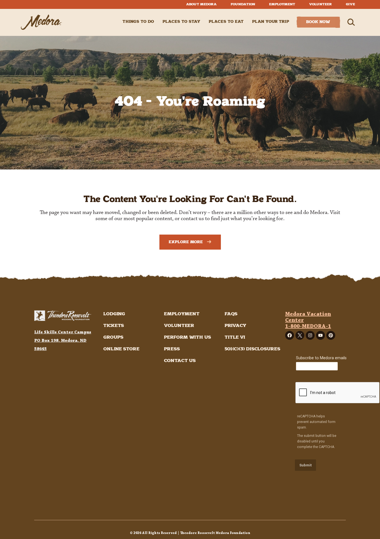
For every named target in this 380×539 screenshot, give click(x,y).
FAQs (231, 314)
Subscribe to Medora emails (321, 358)
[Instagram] (310, 335)
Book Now (318, 21)
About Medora (201, 4)
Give (350, 4)
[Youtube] (320, 335)
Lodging (114, 314)
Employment (282, 4)
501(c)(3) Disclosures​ (252, 349)
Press (172, 349)
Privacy (235, 326)
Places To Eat (226, 21)
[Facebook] (289, 335)
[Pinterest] (330, 335)
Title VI (234, 337)
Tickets (113, 326)
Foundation (243, 4)
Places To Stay (181, 21)
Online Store (121, 349)
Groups (113, 337)
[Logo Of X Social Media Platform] (299, 335)
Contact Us (180, 361)
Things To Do (138, 21)
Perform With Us (187, 337)
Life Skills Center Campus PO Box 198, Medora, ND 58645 (62, 340)
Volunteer (320, 4)
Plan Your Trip (270, 21)
